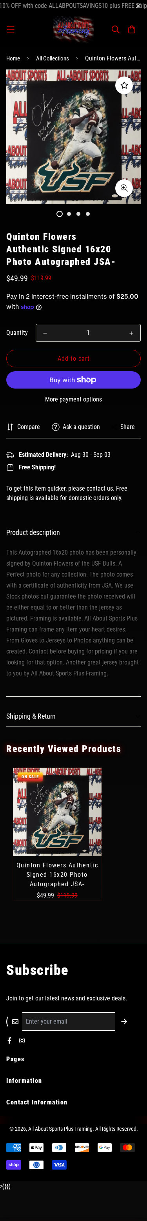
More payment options (73, 399)
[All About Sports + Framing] (73, 29)
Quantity (17, 332)
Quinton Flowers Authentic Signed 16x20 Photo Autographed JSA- (57, 874)
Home (13, 58)
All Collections (52, 58)
